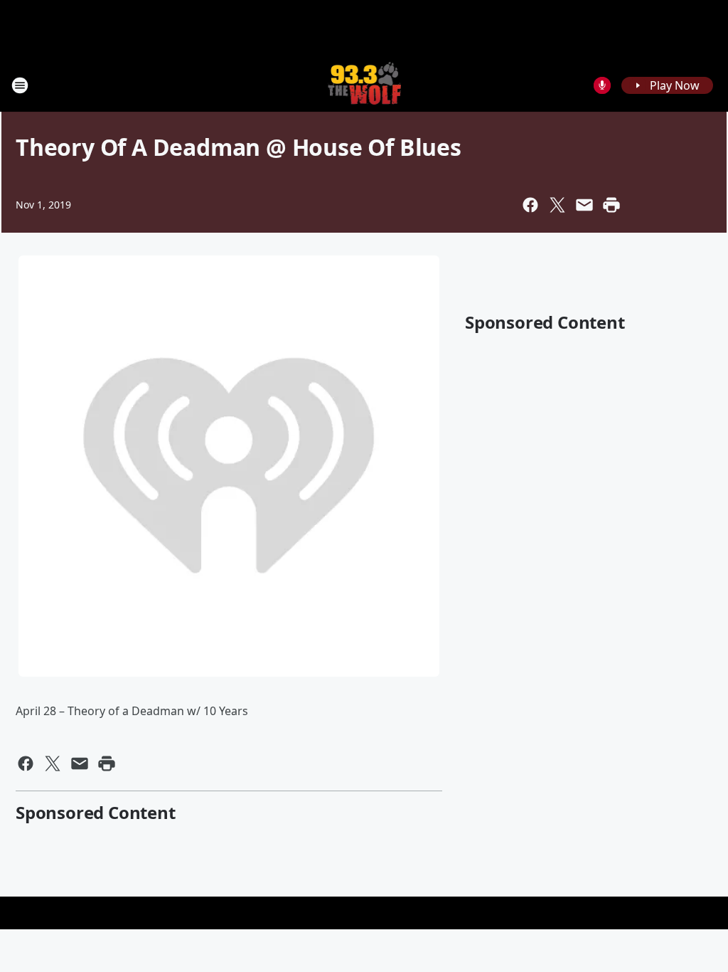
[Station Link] (364, 85)
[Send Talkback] (602, 85)
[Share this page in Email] (584, 205)
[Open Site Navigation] (19, 85)
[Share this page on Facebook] (530, 205)
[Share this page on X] (557, 205)
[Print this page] (611, 205)
